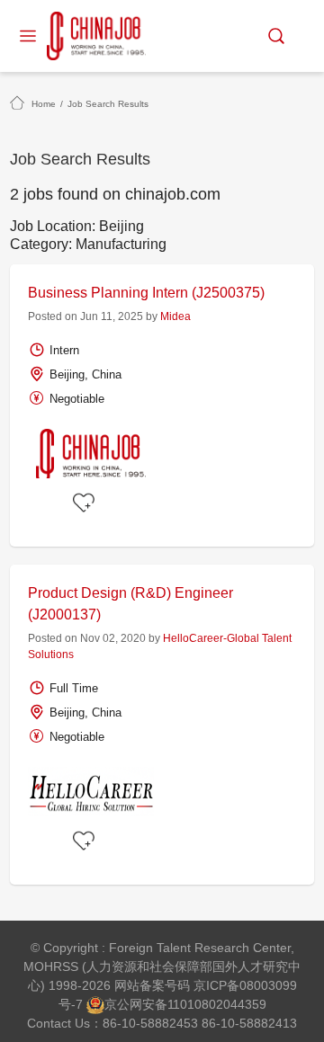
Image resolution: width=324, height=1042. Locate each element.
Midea (175, 316)
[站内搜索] (276, 36)
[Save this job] (86, 503)
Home (44, 104)
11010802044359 (216, 1004)
